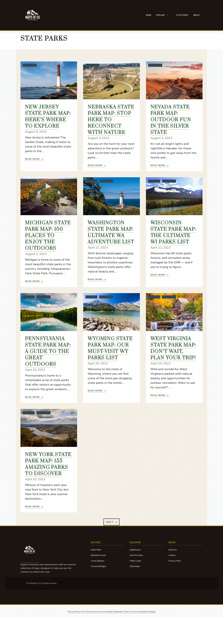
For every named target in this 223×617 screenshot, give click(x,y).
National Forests (98, 555)
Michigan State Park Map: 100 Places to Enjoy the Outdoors (48, 235)
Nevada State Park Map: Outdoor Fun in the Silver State (170, 120)
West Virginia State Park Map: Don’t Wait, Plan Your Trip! (173, 348)
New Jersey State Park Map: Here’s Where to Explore (48, 116)
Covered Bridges (98, 566)
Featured (91, 181)
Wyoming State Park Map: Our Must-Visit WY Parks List (110, 348)
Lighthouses (135, 549)
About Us (173, 549)
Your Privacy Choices (91, 611)
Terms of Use (129, 611)
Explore (160, 15)
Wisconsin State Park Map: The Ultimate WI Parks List (173, 232)
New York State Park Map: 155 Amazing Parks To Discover (48, 464)
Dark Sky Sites (136, 555)
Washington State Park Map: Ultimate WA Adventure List (111, 232)
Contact (172, 555)
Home (148, 15)
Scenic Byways (97, 560)
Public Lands (135, 560)
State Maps (182, 15)
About (196, 15)
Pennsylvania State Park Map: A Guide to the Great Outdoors (48, 351)
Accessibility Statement (111, 611)
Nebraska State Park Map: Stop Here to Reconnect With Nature (111, 120)
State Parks (96, 549)
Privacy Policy (175, 560)
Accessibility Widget (146, 611)
